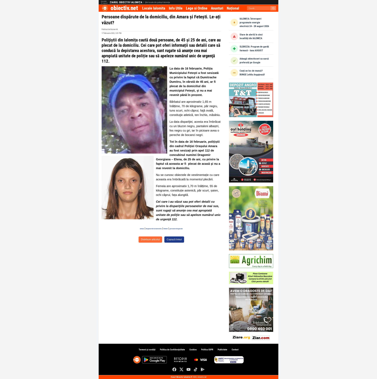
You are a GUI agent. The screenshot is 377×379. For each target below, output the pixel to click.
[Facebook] (174, 369)
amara (142, 229)
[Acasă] (105, 8)
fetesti (165, 229)
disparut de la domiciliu (154, 229)
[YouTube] (188, 369)
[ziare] (241, 337)
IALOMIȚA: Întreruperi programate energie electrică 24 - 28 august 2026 (254, 22)
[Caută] (273, 8)
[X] (181, 369)
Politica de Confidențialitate (172, 349)
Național (233, 8)
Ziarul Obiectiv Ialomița (126, 2)
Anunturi (217, 8)
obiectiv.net (124, 8)
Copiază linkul (174, 239)
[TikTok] (195, 369)
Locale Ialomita (153, 8)
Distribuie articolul (150, 239)
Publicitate (222, 349)
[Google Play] (203, 369)
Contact (235, 349)
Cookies (193, 349)
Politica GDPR (207, 349)
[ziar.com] (261, 337)
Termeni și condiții (147, 349)
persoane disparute (176, 229)
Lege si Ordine (196, 8)
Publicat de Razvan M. (110, 29)
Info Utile (175, 8)
